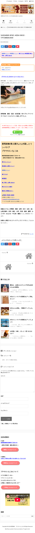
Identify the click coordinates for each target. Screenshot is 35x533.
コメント (3, 375)
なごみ (31, 234)
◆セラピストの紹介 (7, 186)
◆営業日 (27, 53)
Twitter (15, 1)
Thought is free (26, 529)
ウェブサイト (4, 410)
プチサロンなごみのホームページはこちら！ (12, 76)
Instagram (21, 1)
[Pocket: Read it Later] (17, 46)
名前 (2, 396)
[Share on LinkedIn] (13, 46)
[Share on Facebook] (6, 46)
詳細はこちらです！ (6, 69)
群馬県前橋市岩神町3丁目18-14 (9, 442)
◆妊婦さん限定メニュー (8, 166)
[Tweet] (2, 46)
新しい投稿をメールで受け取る (10, 423)
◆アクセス (22, 53)
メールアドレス (5, 403)
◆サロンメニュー (6, 162)
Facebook (9, 1)
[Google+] (10, 46)
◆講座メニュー (6, 170)
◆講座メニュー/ (14, 53)
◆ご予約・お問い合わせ (8, 182)
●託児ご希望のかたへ (7, 190)
